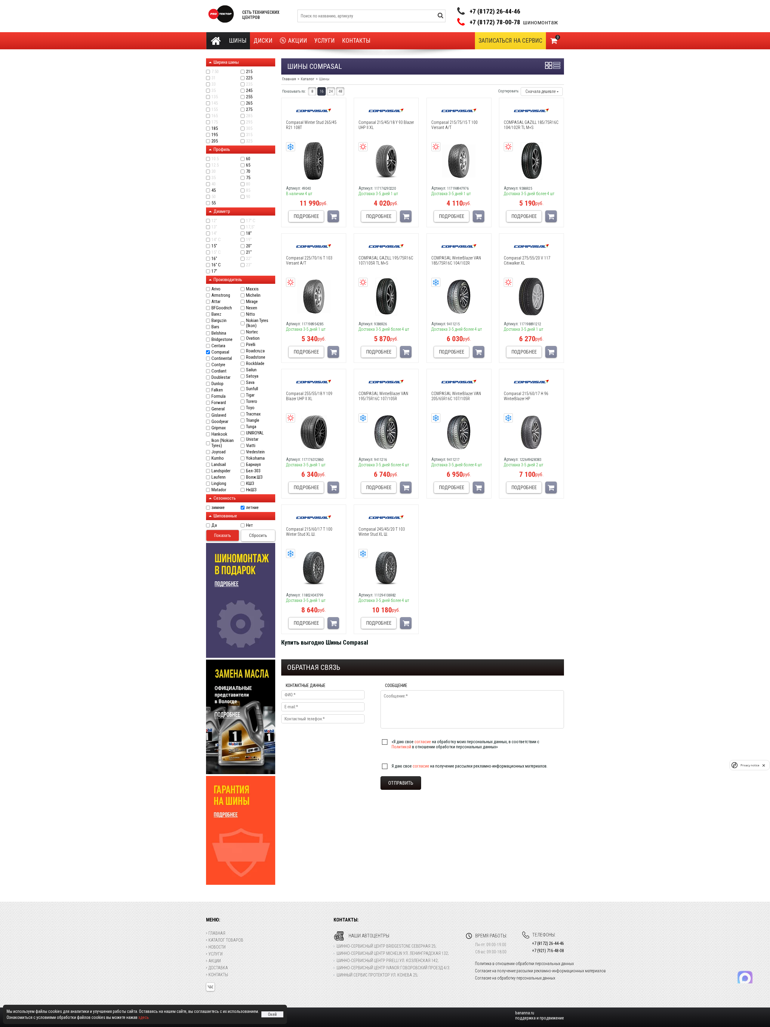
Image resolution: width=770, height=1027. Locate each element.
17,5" (250, 227)
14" (214, 233)
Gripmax (218, 428)
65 (248, 165)
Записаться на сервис (510, 40)
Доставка (218, 967)
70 (248, 171)
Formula (218, 396)
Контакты (356, 40)
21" (249, 252)
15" (214, 246)
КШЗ (250, 483)
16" (214, 258)
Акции (297, 40)
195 (214, 134)
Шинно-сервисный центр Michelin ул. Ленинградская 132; (393, 953)
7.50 (215, 71)
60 (248, 158)
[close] (763, 765)
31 (213, 78)
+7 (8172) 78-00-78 (495, 22)
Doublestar (220, 377)
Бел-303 (253, 471)
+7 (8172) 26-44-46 (495, 11)
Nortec (252, 332)
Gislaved (218, 415)
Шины (237, 40)
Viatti (250, 445)
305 (249, 128)
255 (249, 97)
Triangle (252, 420)
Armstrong (220, 295)
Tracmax (253, 414)
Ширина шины (226, 62)
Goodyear (219, 421)
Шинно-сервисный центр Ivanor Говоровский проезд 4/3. (393, 967)
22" (249, 258)
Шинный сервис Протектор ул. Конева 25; (377, 975)
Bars (215, 327)
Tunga (251, 426)
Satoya (252, 376)
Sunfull (252, 388)
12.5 (215, 165)
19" (249, 239)
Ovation (253, 338)
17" (214, 271)
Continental (221, 358)
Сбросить (258, 535)
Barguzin (218, 320)
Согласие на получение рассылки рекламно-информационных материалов (540, 970)
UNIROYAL (255, 433)
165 (214, 115)
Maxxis (252, 289)
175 (214, 122)
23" (249, 265)
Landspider (220, 471)
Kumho (217, 458)
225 (249, 78)
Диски (263, 40)
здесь (143, 1017)
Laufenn (218, 477)
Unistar (252, 439)
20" (249, 246)
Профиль (222, 149)
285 (249, 115)
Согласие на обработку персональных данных (515, 978)
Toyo (250, 407)
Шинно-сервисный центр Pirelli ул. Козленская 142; (388, 960)
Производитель (228, 279)
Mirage (252, 301)
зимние (218, 507)
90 (248, 196)
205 (214, 141)
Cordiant (218, 371)
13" (214, 227)
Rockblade (255, 363)
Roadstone (255, 357)
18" (249, 233)
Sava (250, 382)
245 (249, 90)
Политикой (401, 746)
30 (213, 171)
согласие (422, 741)
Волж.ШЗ (254, 477)
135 (214, 97)
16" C (216, 265)
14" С (216, 239)
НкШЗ (251, 489)
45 (213, 190)
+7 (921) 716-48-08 (548, 950)
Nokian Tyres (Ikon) (257, 323)
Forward (218, 402)
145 (214, 103)
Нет (249, 525)
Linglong (218, 483)
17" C (250, 220)
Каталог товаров (225, 940)
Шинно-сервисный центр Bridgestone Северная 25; (386, 946)
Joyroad (218, 452)
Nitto (250, 314)
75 (248, 177)
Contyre (218, 364)
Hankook (219, 434)
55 (213, 203)
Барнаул (253, 464)
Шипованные (225, 516)
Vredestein (255, 452)
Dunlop (217, 383)
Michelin (253, 295)
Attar (215, 301)
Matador (218, 489)
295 (249, 122)
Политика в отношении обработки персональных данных (524, 963)
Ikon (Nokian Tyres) (222, 443)
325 (249, 141)
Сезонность (225, 498)
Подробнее (306, 216)
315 (249, 134)
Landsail (218, 464)
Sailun (251, 369)
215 (249, 71)
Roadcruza (255, 351)
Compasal (220, 352)
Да (214, 525)
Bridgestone (222, 339)
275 (249, 109)
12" (214, 220)
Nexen (251, 308)
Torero (251, 401)
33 (213, 84)
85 (248, 190)
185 (214, 128)
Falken (217, 390)
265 (249, 103)
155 (214, 109)
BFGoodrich (221, 308)
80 (248, 184)
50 (213, 196)
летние (252, 507)
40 (213, 184)
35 (213, 90)
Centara (218, 345)
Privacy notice (750, 765)
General (218, 409)
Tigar (250, 395)
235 (249, 84)
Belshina (218, 333)
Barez (216, 314)
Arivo (215, 289)
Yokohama (255, 458)
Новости (217, 947)
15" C (216, 252)
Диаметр (222, 211)
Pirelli (250, 344)
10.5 (215, 158)
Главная (216, 933)
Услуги (324, 40)
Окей (272, 1014)
